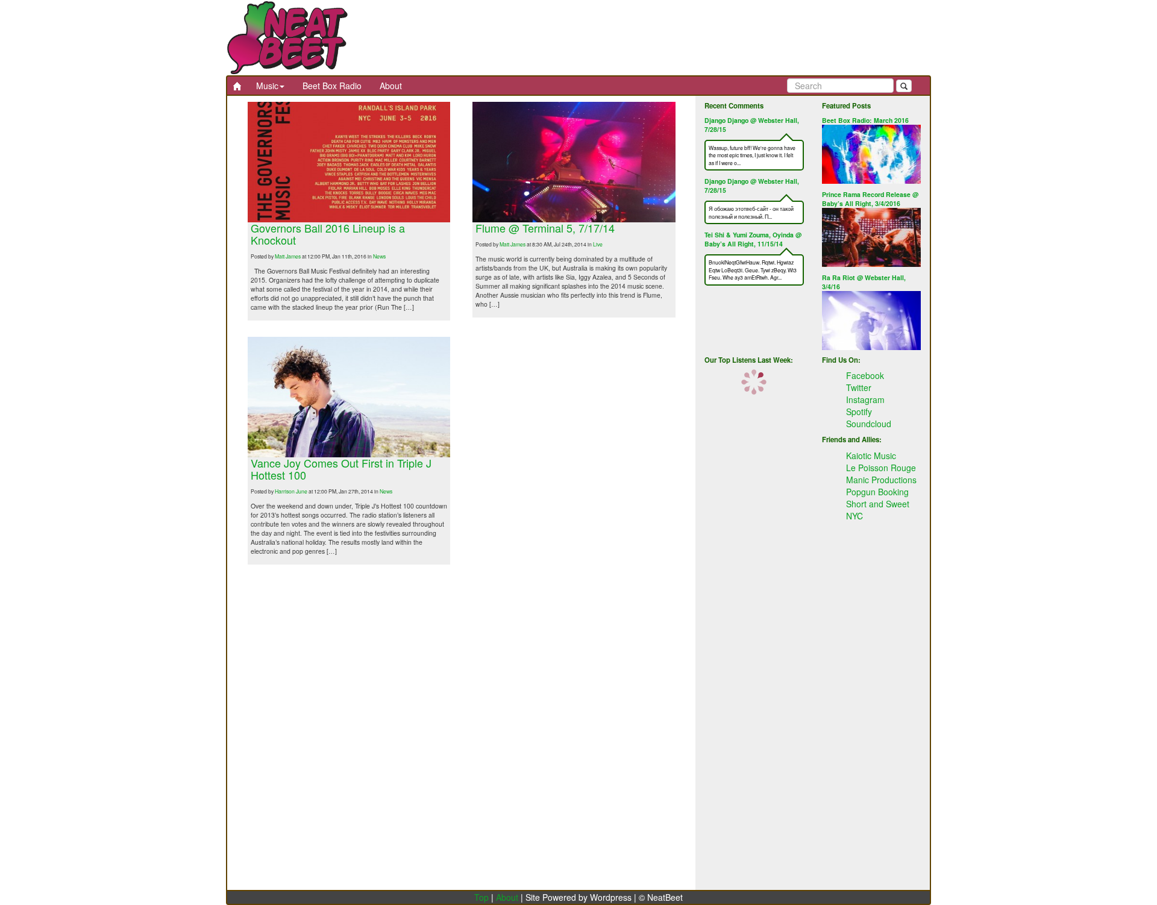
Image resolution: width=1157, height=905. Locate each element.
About (391, 86)
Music (267, 86)
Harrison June (291, 491)
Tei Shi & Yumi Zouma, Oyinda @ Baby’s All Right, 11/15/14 (752, 239)
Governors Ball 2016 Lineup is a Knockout (328, 234)
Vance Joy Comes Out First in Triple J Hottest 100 (341, 469)
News (379, 256)
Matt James (288, 256)
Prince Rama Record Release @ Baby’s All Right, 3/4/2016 (870, 199)
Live (598, 244)
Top (481, 897)
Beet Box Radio (332, 86)
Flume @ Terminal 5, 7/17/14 (545, 228)
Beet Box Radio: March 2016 (865, 120)
